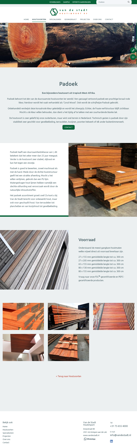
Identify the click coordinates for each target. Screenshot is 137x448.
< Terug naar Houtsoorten (68, 376)
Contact (109, 19)
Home (26, 19)
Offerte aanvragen (81, 2)
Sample (66, 2)
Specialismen (55, 19)
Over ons (97, 19)
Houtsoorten (39, 19)
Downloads (55, 2)
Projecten (85, 19)
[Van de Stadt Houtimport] (111, 441)
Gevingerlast (70, 19)
